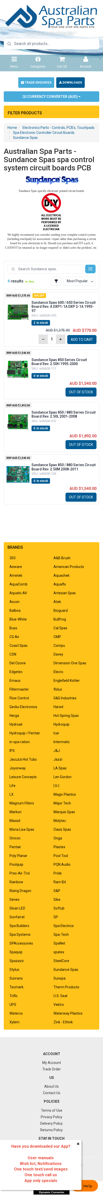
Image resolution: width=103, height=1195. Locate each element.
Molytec (60, 821)
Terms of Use (51, 1110)
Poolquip (16, 864)
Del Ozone (18, 663)
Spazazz (17, 961)
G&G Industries (65, 698)
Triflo (14, 996)
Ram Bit (60, 882)
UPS (13, 1005)
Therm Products (66, 987)
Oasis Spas (62, 829)
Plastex (59, 847)
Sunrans (16, 978)
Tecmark (17, 987)
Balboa (15, 611)
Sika (57, 900)
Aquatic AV (18, 593)
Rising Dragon (20, 891)
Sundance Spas (25, 138)
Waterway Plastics (68, 1013)
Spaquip (16, 952)
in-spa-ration (20, 742)
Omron (15, 838)
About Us (51, 1086)
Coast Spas (19, 646)
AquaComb (19, 584)
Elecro (58, 672)
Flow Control (19, 698)
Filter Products (25, 113)
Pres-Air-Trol (20, 873)
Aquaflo (60, 584)
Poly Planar (18, 856)
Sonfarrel (17, 917)
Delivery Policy (51, 1123)
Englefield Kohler (67, 681)
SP (56, 917)
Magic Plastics (65, 794)
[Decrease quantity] (43, 339)
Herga (14, 716)
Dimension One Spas (70, 663)
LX (12, 794)
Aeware (16, 567)
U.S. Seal (60, 996)
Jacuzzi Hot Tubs (23, 759)
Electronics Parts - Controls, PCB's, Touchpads (58, 128)
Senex (15, 900)
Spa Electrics (64, 926)
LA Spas (60, 768)
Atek (57, 602)
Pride (58, 873)
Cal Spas (60, 628)
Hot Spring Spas (66, 716)
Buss (13, 628)
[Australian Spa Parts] (51, 16)
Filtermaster (19, 689)
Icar (56, 733)
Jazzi (58, 759)
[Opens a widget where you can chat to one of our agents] (84, 1186)
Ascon (15, 602)
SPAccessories (21, 943)
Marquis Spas (64, 812)
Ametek (16, 575)
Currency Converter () (52, 97)
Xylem (15, 1022)
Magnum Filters (22, 803)
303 (13, 558)
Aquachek (62, 575)
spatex (59, 952)
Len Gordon (63, 777)
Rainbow (16, 882)
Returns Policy (51, 1130)
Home (12, 128)
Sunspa (60, 978)
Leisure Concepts (23, 777)
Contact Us (51, 1093)
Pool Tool (61, 856)
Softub (59, 908)
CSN (13, 654)
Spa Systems (20, 935)
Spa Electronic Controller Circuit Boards (43, 133)
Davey (58, 654)
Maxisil (15, 821)
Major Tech (62, 803)
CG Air (14, 637)
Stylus (14, 970)
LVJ (56, 786)
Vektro (59, 1005)
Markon (16, 812)
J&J (57, 751)
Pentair (15, 847)
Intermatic (62, 742)
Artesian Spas (65, 593)
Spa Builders (19, 926)
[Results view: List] (90, 269)
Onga (58, 838)
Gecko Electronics (23, 707)
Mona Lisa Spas (22, 829)
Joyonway (18, 768)
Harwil (58, 707)
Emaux (15, 681)
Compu (59, 646)
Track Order (51, 1069)
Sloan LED (17, 908)
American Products (69, 567)
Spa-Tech (61, 935)
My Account (51, 1063)
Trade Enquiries (38, 82)
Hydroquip (62, 724)
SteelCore (61, 961)
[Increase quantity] (60, 339)
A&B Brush (62, 558)
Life (13, 786)
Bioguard (61, 611)
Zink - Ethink (63, 1022)
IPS (12, 751)
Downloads (72, 82)
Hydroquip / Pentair (25, 733)
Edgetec (16, 672)
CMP (57, 637)
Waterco (16, 1013)
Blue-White (18, 619)
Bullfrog (60, 619)
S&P (57, 891)
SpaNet (59, 943)
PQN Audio (62, 864)
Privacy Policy (51, 1117)
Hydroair (16, 724)
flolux (58, 689)
